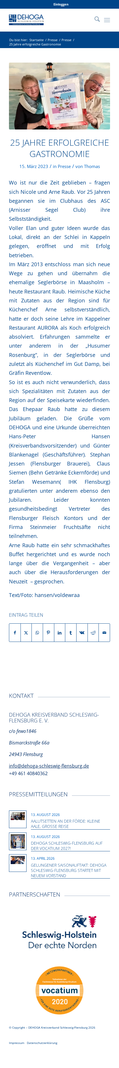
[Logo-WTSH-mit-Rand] (59, 932)
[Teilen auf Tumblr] (70, 633)
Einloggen (60, 4)
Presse (64, 166)
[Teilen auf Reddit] (93, 633)
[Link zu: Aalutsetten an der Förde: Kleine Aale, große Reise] (18, 816)
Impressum (16, 1043)
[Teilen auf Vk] (82, 633)
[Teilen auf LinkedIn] (59, 633)
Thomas (92, 166)
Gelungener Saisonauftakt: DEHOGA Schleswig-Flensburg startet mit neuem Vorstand (68, 870)
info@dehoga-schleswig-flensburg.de (49, 766)
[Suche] (94, 20)
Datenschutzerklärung (42, 1043)
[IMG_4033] (59, 96)
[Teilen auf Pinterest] (48, 633)
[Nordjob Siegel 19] (59, 991)
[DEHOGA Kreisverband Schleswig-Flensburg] (49, 20)
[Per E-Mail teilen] (104, 633)
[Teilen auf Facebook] (15, 633)
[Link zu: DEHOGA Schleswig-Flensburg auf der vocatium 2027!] (18, 841)
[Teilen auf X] (26, 633)
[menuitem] (61, 4)
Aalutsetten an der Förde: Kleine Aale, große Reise (65, 823)
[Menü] (107, 20)
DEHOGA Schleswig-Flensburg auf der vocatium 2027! (67, 845)
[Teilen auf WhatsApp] (37, 633)
